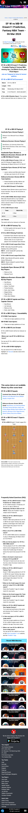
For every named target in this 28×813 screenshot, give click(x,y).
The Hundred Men (6, 757)
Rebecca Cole (6, 396)
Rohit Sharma (5, 781)
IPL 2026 (4, 753)
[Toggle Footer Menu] (25, 810)
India (3, 762)
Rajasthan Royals (6, 772)
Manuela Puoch (14, 396)
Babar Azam (5, 783)
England (4, 768)
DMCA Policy (5, 800)
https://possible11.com (13, 633)
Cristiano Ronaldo (6, 795)
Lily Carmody (17, 405)
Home (6, 17)
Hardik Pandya (5, 785)
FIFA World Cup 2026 (7, 755)
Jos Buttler (5, 791)
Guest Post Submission (8, 802)
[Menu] (25, 2)
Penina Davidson (13, 407)
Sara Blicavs (10, 405)
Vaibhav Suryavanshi (7, 793)
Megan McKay (11, 409)
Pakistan (4, 770)
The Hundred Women (7, 747)
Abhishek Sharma (6, 787)
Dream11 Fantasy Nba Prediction (16, 17)
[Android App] (13, 742)
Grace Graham (19, 409)
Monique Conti (12, 411)
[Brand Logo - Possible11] (13, 734)
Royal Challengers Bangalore (9, 774)
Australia (4, 764)
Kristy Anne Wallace (16, 413)
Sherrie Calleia (6, 413)
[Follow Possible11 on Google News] (14, 46)
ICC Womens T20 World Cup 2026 (11, 751)
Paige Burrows (20, 411)
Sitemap (4, 806)
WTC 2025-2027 (6, 749)
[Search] (22, 2)
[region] (14, 112)
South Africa (5, 766)
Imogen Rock (10, 398)
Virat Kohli (4, 779)
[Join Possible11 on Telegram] (23, 46)
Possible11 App (12, 635)
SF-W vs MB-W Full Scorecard (12, 79)
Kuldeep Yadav (6, 789)
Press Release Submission (9, 804)
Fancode (10, 351)
